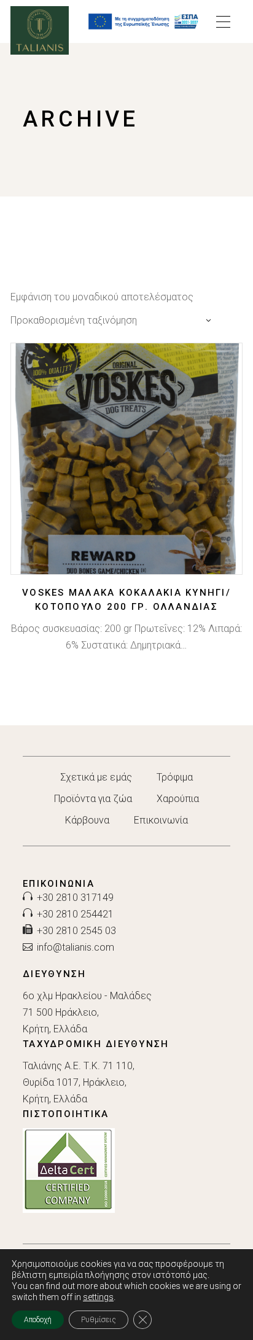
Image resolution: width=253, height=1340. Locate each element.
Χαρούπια (178, 798)
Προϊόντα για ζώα (93, 798)
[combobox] (113, 320)
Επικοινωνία (161, 820)
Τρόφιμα (175, 777)
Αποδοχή (38, 1319)
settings (98, 1297)
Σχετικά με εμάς (96, 777)
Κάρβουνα (87, 820)
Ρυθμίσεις (98, 1319)
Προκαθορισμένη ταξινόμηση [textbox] (73, 320)
